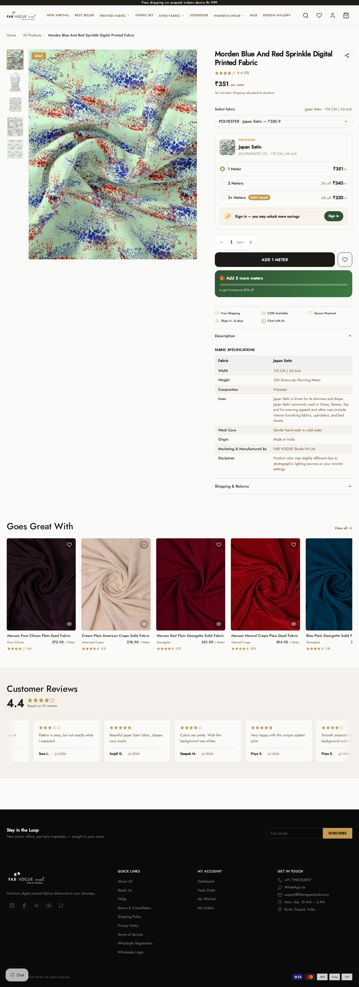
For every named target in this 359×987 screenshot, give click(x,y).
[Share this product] (347, 55)
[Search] (306, 15)
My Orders (206, 908)
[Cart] (346, 15)
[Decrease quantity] (221, 242)
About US (125, 881)
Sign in (333, 215)
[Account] (332, 15)
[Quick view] (69, 624)
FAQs (122, 899)
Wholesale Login (131, 952)
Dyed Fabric (169, 15)
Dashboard (206, 881)
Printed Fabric (113, 15)
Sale (253, 15)
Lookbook (199, 15)
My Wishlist (206, 899)
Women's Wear (227, 15)
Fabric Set (144, 15)
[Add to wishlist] (345, 259)
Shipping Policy (129, 916)
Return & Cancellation (134, 908)
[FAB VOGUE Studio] (21, 15)
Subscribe (337, 833)
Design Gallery (277, 15)
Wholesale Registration (135, 943)
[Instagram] (12, 905)
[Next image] (188, 154)
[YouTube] (49, 905)
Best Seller (84, 15)
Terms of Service (130, 934)
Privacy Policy (128, 925)
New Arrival (58, 15)
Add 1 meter (275, 259)
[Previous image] (37, 154)
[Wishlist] (319, 15)
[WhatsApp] (61, 905)
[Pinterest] (36, 905)
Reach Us (125, 890)
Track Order (206, 890)
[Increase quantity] (250, 242)
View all (341, 528)
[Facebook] (24, 905)
